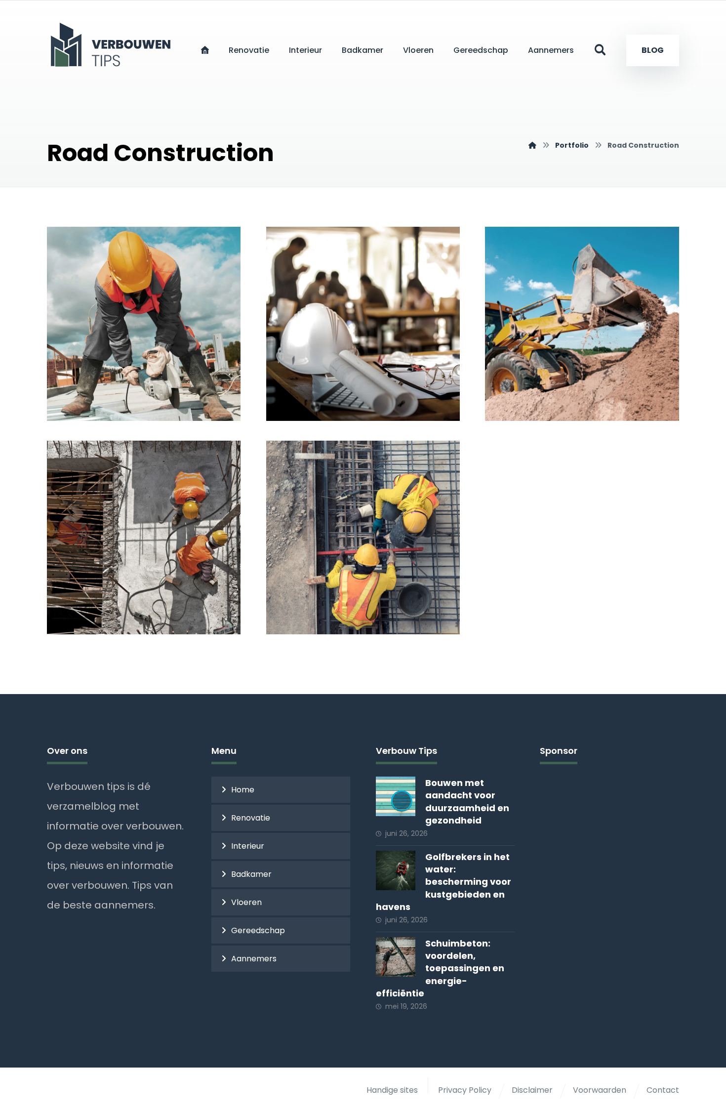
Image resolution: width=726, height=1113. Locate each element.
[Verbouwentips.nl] (532, 145)
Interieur (247, 846)
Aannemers (254, 958)
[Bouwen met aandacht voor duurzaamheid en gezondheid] (395, 796)
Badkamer (251, 874)
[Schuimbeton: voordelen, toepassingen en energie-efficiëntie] (395, 957)
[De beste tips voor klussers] (113, 44)
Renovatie (250, 818)
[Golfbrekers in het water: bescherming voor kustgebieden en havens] (395, 870)
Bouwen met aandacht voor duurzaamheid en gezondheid (467, 801)
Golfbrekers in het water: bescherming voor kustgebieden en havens (443, 882)
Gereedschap (258, 930)
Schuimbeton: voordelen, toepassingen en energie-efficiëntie (440, 968)
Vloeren (246, 902)
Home (242, 789)
